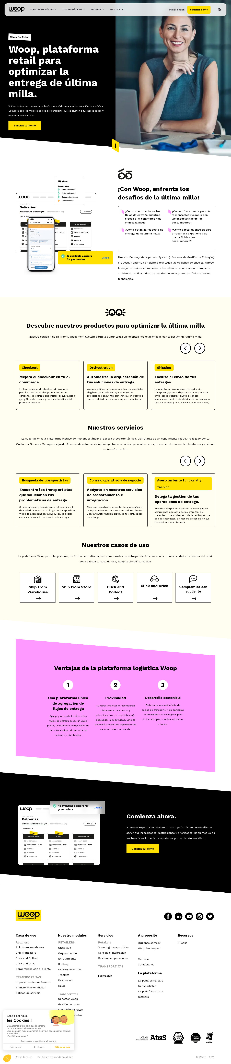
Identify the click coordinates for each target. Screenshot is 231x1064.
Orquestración (67, 953)
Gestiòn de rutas (69, 1004)
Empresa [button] (96, 9)
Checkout (64, 947)
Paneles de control (70, 1015)
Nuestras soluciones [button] (42, 9)
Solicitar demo (199, 9)
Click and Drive (25, 963)
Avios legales (24, 1057)
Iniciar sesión (177, 9)
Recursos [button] (115, 9)
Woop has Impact (149, 948)
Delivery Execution (70, 969)
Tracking (64, 974)
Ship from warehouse (30, 947)
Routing (63, 964)
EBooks (182, 942)
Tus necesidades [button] (72, 9)
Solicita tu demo (25, 125)
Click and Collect (27, 958)
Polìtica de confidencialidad (55, 1057)
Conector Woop (68, 998)
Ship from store (26, 952)
